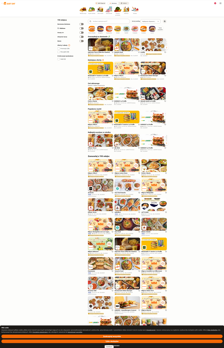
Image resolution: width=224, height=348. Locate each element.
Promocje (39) (64, 48)
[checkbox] (92, 30)
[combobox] (110, 21)
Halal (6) (63, 59)
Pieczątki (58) (64, 52)
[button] (8, 3)
